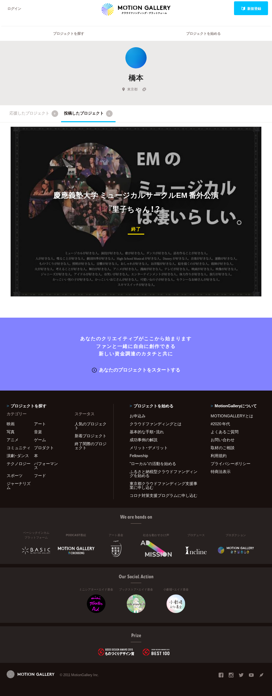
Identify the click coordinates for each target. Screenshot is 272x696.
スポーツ (15, 475)
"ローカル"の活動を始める (153, 463)
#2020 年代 (220, 424)
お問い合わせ (223, 440)
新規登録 (254, 8)
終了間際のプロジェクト (91, 445)
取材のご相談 (223, 447)
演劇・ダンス (18, 455)
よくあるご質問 (225, 432)
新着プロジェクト (91, 436)
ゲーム (40, 440)
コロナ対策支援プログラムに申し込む (163, 495)
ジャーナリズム (19, 485)
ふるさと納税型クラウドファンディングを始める (163, 473)
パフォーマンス (46, 465)
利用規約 (219, 455)
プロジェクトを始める (203, 33)
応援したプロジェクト (33, 113)
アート (40, 424)
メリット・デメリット (149, 447)
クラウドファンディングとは (155, 424)
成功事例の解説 (144, 440)
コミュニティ (19, 447)
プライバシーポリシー (230, 463)
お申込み (138, 416)
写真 (11, 432)
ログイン (14, 8)
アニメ (13, 440)
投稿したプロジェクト (87, 113)
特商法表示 (221, 471)
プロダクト (44, 447)
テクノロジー (19, 463)
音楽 (38, 432)
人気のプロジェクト (91, 426)
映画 (11, 424)
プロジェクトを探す (68, 33)
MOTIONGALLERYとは (232, 416)
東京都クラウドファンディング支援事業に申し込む (163, 485)
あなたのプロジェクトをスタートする (139, 369)
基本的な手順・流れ (147, 432)
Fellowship (139, 455)
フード (40, 475)
